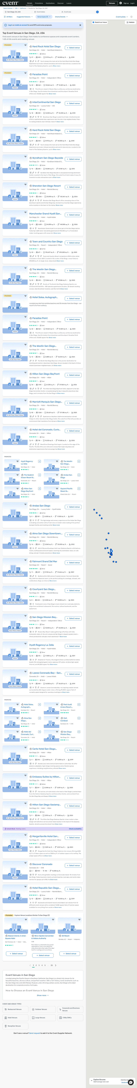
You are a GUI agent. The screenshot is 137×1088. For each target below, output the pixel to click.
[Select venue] (39, 461)
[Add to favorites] (25, 45)
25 (52, 965)
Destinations (50, 3)
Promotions (39, 3)
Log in (132, 3)
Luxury (69, 3)
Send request (34, 1033)
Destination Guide (127, 1082)
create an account (21, 25)
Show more (56, 66)
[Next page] (56, 965)
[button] (51, 12)
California (23, 8)
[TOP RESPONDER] (30, 46)
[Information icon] (131, 17)
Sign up (126, 3)
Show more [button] (41, 995)
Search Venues (7, 8)
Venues (29, 3)
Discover (60, 3)
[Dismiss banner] (80, 25)
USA (16, 8)
